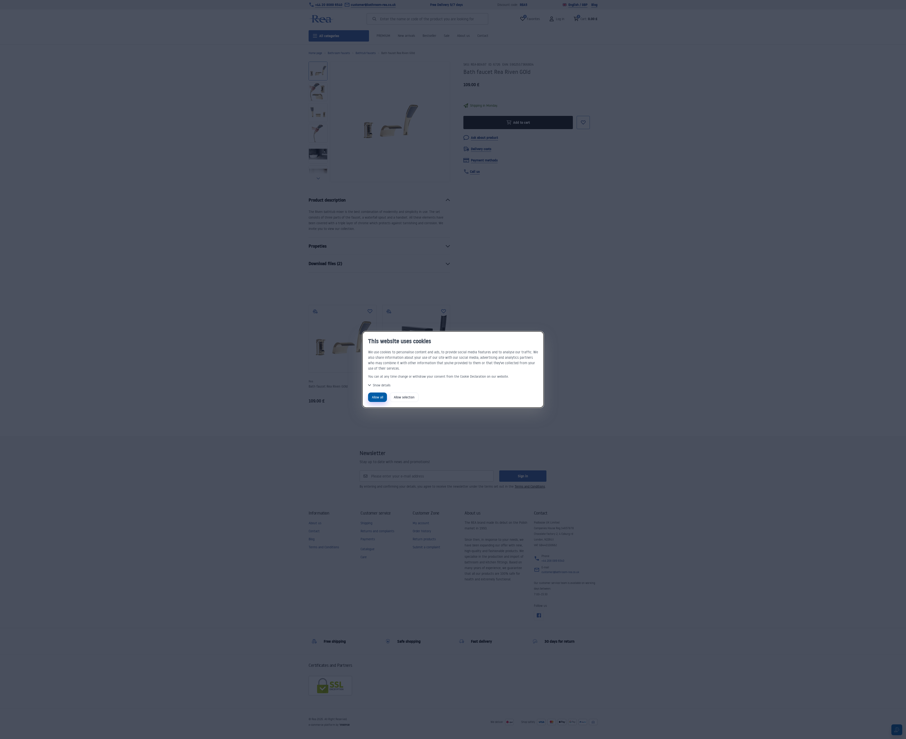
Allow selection (404, 397)
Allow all (377, 397)
